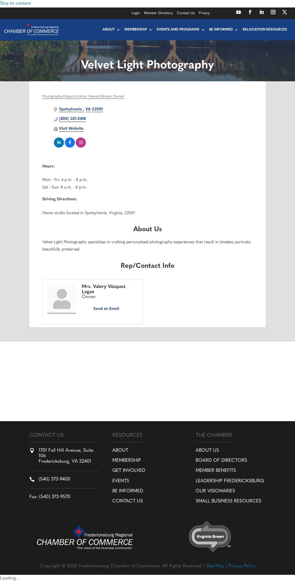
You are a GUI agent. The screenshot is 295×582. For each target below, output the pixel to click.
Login (136, 13)
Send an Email (106, 309)
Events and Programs (178, 29)
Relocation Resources (265, 29)
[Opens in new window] (238, 12)
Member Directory (158, 13)
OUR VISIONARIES (215, 491)
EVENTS (120, 481)
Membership (135, 29)
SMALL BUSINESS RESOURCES (228, 501)
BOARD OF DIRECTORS (221, 460)
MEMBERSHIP (126, 460)
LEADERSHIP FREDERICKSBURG (230, 481)
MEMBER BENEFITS (216, 470)
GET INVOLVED (128, 470)
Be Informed (221, 29)
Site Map (215, 566)
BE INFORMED (127, 491)
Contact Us (186, 13)
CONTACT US (127, 501)
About (109, 29)
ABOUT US (207, 450)
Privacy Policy (241, 566)
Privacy (204, 13)
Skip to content (15, 3)
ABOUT (120, 450)
